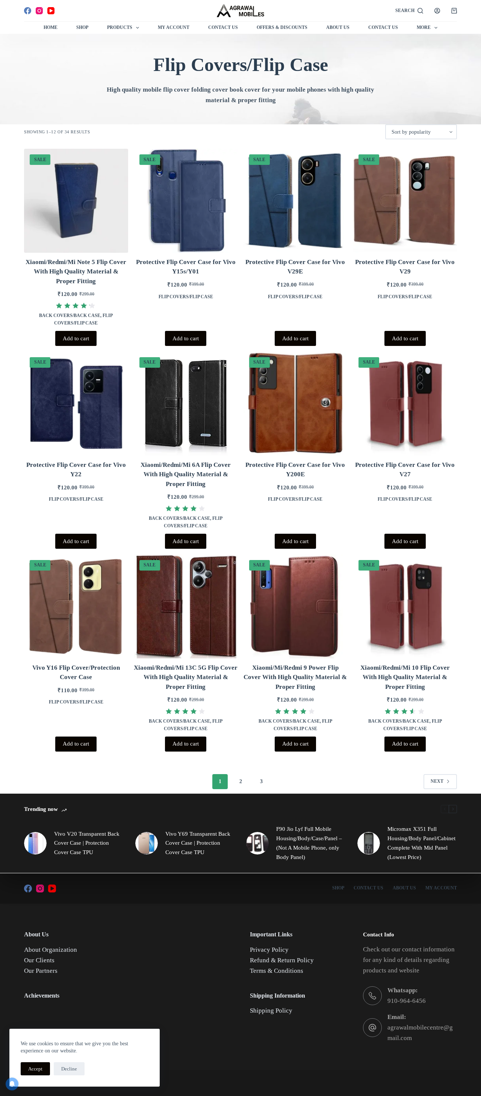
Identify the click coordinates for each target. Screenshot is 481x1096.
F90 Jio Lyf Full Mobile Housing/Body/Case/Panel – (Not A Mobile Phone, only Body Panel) (309, 843)
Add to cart (76, 338)
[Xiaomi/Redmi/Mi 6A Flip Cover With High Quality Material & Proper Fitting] (186, 404)
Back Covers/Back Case (69, 315)
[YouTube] (50, 10)
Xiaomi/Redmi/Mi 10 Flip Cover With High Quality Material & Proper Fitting (405, 677)
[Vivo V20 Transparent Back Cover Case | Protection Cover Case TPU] (35, 843)
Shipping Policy (271, 1010)
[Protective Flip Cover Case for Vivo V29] (405, 201)
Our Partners (40, 970)
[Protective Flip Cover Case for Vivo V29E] (296, 201)
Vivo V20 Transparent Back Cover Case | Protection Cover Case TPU (86, 843)
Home (50, 27)
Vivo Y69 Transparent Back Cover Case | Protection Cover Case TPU (197, 843)
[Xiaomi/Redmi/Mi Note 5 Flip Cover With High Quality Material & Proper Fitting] (76, 201)
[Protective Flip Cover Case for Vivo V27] (405, 404)
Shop (82, 27)
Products (119, 27)
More (424, 27)
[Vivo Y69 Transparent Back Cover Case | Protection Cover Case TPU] (146, 843)
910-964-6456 (406, 1000)
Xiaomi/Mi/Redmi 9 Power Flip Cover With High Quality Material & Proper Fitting (295, 677)
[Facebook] (27, 10)
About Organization (50, 949)
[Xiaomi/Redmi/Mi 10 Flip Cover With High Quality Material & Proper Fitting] (405, 606)
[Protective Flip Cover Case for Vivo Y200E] (296, 404)
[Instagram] (39, 10)
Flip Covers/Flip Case (186, 296)
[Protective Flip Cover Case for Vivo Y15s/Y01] (186, 201)
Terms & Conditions (276, 970)
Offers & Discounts (282, 27)
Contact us (383, 27)
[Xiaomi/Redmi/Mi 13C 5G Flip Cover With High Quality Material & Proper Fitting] (186, 606)
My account (441, 888)
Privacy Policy (269, 949)
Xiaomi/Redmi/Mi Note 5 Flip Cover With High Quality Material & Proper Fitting (76, 271)
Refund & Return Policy (282, 960)
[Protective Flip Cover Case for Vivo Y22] (76, 404)
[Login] (437, 11)
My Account (173, 27)
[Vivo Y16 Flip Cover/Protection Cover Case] (76, 606)
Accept (35, 1069)
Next (437, 781)
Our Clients (39, 960)
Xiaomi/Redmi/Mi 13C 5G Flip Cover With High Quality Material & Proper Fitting (185, 677)
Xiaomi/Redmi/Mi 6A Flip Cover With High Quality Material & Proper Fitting (186, 474)
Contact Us (223, 27)
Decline (69, 1069)
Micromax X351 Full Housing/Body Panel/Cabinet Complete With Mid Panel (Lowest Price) (421, 843)
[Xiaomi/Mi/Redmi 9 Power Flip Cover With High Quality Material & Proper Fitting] (296, 606)
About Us (337, 27)
